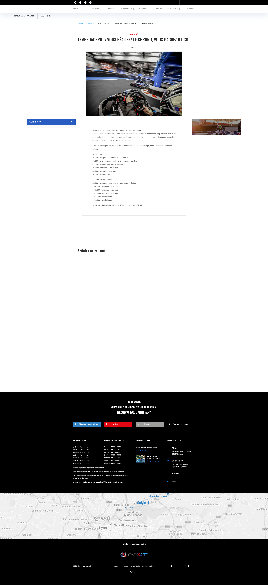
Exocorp (135, 572)
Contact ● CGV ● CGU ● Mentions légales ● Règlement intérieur (134, 566)
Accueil (76, 9)
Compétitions (125, 9)
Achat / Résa (171, 9)
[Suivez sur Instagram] (90, 2)
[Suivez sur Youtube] (75, 2)
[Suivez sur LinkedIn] (80, 2)
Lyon (105, 357)
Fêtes (110, 9)
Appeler (147, 424)
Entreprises (141, 9)
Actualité (134, 34)
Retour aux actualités (24, 16)
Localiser (115, 424)
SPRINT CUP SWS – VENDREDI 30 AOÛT (96, 353)
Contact (190, 9)
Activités (95, 9)
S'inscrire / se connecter (181, 424)
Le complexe (156, 9)
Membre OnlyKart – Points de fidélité (146, 448)
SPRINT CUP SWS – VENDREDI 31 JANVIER (97, 334)
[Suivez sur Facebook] (85, 2)
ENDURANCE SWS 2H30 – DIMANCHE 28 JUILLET (100, 372)
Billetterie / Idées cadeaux (88, 424)
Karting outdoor (97, 338)
